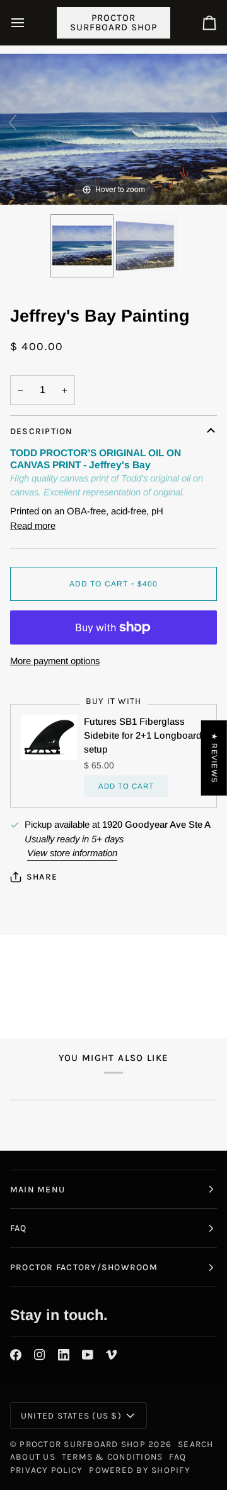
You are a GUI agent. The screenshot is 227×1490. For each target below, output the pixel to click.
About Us (32, 1456)
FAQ (177, 1456)
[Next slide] (214, 122)
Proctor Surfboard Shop (82, 1444)
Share (41, 876)
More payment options (55, 660)
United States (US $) (71, 1415)
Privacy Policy (46, 1470)
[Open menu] (29, 22)
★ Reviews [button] (214, 758)
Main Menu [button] (37, 1189)
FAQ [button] (18, 1228)
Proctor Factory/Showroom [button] (84, 1267)
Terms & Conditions (112, 1456)
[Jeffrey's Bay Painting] (82, 246)
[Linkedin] (63, 1354)
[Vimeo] (111, 1354)
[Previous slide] (12, 122)
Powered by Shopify (139, 1470)
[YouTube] (87, 1354)
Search (195, 1444)
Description (41, 431)
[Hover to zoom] (113, 128)
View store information (72, 852)
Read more (32, 525)
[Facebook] (15, 1354)
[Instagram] (39, 1354)
